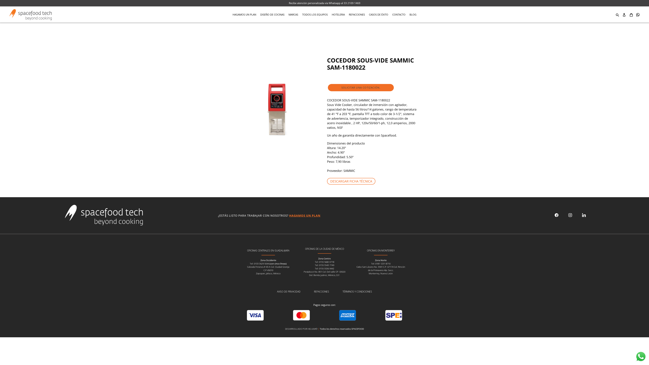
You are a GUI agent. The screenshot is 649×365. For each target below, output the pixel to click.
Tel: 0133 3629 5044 (260, 263)
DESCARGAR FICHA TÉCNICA (351, 181)
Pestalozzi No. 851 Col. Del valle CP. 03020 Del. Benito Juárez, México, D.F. (324, 273)
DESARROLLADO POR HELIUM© (301, 328)
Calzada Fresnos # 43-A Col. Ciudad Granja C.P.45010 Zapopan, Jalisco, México (268, 270)
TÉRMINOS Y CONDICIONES (357, 291)
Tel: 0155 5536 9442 (324, 268)
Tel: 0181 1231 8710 (380, 263)
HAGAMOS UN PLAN (304, 215)
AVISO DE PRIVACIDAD (289, 291)
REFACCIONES (321, 291)
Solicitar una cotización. (360, 87)
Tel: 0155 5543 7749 (324, 265)
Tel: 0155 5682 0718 (324, 261)
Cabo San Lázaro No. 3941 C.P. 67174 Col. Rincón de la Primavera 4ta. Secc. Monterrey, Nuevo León (380, 270)
